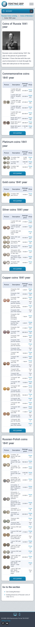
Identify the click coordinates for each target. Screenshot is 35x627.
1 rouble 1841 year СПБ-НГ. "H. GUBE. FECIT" (16, 102)
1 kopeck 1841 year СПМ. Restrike (16, 374)
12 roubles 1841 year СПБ (15, 158)
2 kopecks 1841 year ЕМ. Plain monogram (15, 323)
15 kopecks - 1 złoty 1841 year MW (15, 514)
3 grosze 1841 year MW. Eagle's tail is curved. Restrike (16, 537)
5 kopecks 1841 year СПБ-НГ (15, 262)
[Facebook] (3, 623)
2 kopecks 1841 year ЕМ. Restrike (15, 340)
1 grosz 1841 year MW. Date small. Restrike (16, 547)
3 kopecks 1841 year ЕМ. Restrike (15, 302)
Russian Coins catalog (9, 16)
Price (30, 90)
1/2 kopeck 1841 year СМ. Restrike (15, 395)
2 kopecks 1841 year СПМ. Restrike (16, 349)
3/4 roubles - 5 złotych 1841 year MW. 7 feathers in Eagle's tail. (15, 487)
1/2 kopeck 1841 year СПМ (15, 386)
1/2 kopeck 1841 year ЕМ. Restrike (15, 390)
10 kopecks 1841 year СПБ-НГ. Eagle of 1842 (16, 257)
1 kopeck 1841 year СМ (15, 357)
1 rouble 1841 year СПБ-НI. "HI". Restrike (16, 113)
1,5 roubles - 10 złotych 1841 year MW (15, 467)
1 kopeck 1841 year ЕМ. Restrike (15, 365)
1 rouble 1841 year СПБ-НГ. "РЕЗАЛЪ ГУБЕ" (16, 90)
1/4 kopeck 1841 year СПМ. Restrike (16, 424)
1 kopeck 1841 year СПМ (15, 361)
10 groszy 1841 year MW (15, 519)
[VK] (7, 623)
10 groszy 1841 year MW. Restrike (16, 523)
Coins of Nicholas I (26, 16)
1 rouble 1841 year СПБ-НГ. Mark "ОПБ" (16, 232)
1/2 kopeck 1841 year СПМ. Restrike (16, 399)
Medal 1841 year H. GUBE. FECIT (16, 118)
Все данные (17, 133)
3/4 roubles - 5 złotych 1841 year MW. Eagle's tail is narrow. (16, 480)
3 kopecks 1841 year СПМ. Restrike (16, 310)
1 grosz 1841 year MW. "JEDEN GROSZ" (16, 557)
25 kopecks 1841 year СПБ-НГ (15, 242)
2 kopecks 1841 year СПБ (15, 332)
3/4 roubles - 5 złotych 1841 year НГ (15, 473)
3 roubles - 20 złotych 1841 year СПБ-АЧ (15, 456)
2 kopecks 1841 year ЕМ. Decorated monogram (15, 317)
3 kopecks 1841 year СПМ (15, 298)
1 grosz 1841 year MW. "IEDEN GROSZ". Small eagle (16, 571)
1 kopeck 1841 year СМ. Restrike (15, 369)
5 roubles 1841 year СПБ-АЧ (15, 194)
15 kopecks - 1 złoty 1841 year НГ (16, 509)
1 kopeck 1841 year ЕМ (15, 353)
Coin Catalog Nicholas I (13, 592)
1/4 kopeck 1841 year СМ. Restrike (15, 420)
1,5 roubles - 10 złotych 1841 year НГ (15, 462)
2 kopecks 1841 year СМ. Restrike (15, 344)
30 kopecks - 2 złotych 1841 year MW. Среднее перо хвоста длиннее (15, 495)
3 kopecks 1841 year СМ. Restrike (15, 306)
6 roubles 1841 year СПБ (15, 162)
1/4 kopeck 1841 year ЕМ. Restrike (15, 416)
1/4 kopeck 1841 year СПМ (15, 411)
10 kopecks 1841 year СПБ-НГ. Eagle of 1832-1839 (16, 251)
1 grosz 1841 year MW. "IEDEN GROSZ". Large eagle (16, 564)
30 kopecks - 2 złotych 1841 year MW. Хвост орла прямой (15, 503)
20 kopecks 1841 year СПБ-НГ (15, 246)
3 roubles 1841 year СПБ (15, 167)
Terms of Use (5, 620)
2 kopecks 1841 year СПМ (15, 336)
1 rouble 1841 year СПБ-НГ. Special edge (16, 226)
